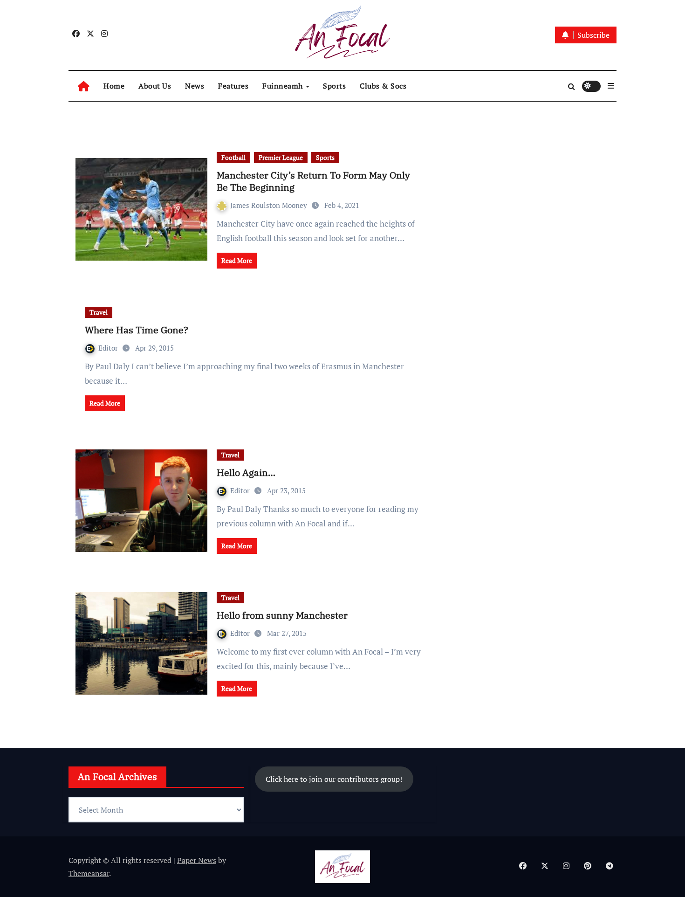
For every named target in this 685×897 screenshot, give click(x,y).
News (194, 86)
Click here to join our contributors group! (334, 779)
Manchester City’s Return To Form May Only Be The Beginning (313, 181)
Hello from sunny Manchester (282, 615)
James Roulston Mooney (269, 205)
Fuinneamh (283, 86)
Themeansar (88, 873)
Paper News (196, 860)
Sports (334, 86)
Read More (236, 260)
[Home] (83, 86)
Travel (98, 312)
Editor (109, 347)
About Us (154, 86)
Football (233, 157)
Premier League (281, 157)
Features (233, 86)
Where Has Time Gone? (136, 330)
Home (113, 86)
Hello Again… (246, 472)
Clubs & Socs (383, 86)
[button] (611, 85)
